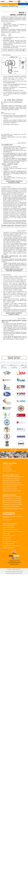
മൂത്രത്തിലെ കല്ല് (6, 537)
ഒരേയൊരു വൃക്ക (6, 533)
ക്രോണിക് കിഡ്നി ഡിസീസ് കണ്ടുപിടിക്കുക (12, 504)
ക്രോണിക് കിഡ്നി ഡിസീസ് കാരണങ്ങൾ (11, 496)
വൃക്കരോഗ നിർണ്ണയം (7, 468)
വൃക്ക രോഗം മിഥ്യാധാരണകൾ (9, 470)
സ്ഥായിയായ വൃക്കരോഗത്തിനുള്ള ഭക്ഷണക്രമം (13, 508)
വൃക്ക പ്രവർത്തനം (6, 466)
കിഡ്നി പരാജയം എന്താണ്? (8, 525)
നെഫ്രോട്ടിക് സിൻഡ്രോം (8, 543)
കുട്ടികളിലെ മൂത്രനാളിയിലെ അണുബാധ (11, 545)
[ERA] (21, 373)
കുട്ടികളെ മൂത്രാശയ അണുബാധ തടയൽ (11, 490)
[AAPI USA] (7, 394)
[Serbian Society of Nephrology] (7, 422)
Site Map (9, 569)
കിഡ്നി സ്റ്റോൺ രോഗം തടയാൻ (9, 486)
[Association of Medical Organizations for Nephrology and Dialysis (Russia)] (21, 401)
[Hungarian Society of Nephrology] (21, 422)
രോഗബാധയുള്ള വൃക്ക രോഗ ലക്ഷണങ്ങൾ (11, 498)
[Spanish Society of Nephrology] (7, 401)
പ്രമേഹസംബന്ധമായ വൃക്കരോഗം (10, 529)
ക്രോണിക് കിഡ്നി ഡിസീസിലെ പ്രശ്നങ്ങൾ (12, 502)
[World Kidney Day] (7, 373)
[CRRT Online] (21, 436)
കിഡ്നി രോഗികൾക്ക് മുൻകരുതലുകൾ (11, 478)
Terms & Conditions (16, 569)
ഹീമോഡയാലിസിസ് (7, 514)
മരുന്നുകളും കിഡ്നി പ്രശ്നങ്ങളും (9, 541)
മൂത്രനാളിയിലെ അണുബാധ (8, 535)
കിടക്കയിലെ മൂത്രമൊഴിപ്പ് (8, 547)
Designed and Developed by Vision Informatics (14, 573)
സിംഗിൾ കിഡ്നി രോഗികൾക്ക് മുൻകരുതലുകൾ (13, 484)
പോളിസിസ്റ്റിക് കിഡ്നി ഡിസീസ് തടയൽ (11, 482)
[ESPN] (7, 387)
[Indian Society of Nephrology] (21, 408)
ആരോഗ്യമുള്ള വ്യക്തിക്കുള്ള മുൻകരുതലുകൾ (13, 476)
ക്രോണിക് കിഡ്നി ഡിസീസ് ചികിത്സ (10, 506)
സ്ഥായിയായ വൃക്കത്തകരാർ (8, 527)
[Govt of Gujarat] (7, 443)
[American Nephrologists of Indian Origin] (21, 443)
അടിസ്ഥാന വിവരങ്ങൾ (7, 464)
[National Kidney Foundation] (7, 380)
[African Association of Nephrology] (7, 429)
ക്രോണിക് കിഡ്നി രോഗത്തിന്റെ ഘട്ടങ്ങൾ (11, 500)
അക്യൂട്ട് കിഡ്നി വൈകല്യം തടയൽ (10, 480)
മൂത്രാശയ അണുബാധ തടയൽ (9, 488)
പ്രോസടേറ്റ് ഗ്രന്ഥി (6, 539)
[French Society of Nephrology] (7, 415)
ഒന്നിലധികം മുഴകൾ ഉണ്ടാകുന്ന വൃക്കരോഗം (12, 531)
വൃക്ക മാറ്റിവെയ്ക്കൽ (7, 519)
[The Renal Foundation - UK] (21, 394)
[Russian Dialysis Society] (7, 408)
